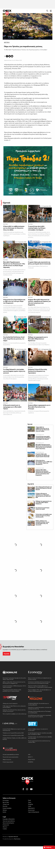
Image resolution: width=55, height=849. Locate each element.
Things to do (6, 804)
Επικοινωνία (6, 825)
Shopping (30, 804)
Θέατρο (5, 810)
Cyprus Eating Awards (33, 812)
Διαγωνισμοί (31, 810)
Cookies (5, 828)
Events (4, 812)
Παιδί (29, 800)
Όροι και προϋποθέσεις (9, 821)
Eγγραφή (6, 653)
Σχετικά (6, 203)
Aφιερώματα (31, 808)
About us (5, 827)
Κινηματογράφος (7, 808)
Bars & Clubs (6, 802)
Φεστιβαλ (7, 42)
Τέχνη (29, 802)
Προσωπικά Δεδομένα (8, 823)
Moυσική (5, 806)
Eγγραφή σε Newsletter (9, 819)
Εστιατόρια (6, 800)
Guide (29, 806)
